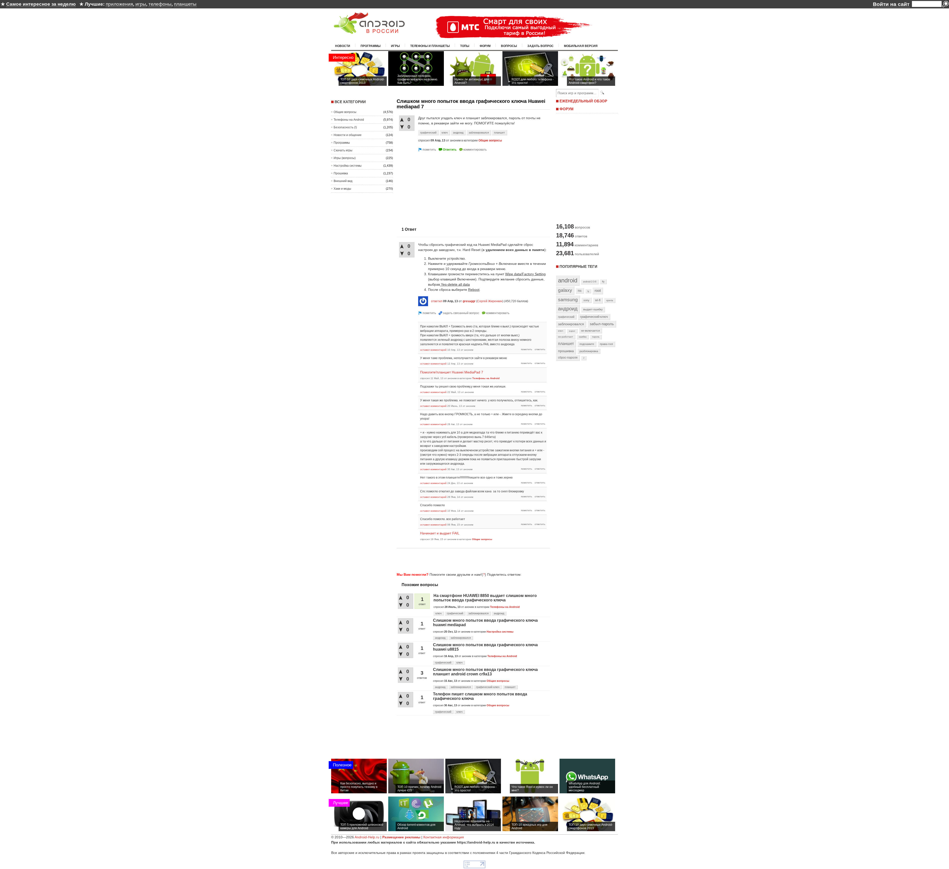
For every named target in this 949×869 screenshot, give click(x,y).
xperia (609, 300)
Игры (395, 46)
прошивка (566, 351)
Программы (371, 46)
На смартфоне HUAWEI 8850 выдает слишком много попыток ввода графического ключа (485, 598)
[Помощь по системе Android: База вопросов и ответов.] (369, 30)
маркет (572, 331)
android (567, 280)
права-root (606, 344)
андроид (458, 132)
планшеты (185, 4)
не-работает (565, 336)
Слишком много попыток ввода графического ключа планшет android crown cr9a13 (485, 671)
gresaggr (469, 301)
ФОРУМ (567, 109)
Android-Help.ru (367, 837)
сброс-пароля (568, 357)
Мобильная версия (581, 46)
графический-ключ (487, 687)
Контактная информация (443, 837)
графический (428, 132)
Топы (464, 46)
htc (580, 290)
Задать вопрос (540, 46)
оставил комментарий (433, 349)
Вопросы (509, 46)
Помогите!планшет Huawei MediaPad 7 (451, 372)
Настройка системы (348, 165)
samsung (568, 299)
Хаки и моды (342, 188)
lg (588, 291)
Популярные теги (578, 266)
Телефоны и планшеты (430, 46)
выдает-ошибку (593, 309)
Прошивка (341, 173)
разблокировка (589, 351)
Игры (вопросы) (345, 158)
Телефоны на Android (349, 119)
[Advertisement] (438, 187)
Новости (342, 46)
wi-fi (598, 300)
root (598, 291)
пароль (596, 337)
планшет (499, 132)
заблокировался (479, 132)
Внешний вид (343, 181)
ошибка (582, 337)
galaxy (565, 290)
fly (603, 281)
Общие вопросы (345, 112)
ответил (436, 301)
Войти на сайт (891, 4)
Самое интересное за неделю (41, 4)
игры (140, 4)
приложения (119, 4)
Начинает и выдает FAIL (439, 533)
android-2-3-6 (589, 281)
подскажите (587, 344)
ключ (445, 132)
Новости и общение (348, 135)
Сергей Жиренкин (489, 301)
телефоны (160, 4)
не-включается (590, 330)
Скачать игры (343, 150)
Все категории (350, 102)
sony (586, 300)
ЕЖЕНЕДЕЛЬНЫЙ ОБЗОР (583, 101)
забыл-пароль (602, 324)
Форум (485, 46)
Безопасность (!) (345, 127)
